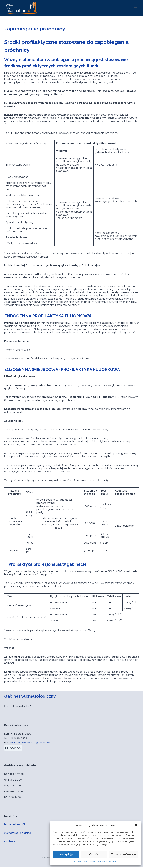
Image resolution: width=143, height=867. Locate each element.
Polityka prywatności (107, 861)
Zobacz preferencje (123, 854)
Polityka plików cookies (85, 861)
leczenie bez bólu (15, 824)
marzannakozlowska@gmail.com (30, 742)
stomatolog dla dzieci (17, 832)
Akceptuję (66, 854)
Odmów (94, 854)
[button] (136, 825)
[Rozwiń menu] (135, 8)
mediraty (9, 841)
